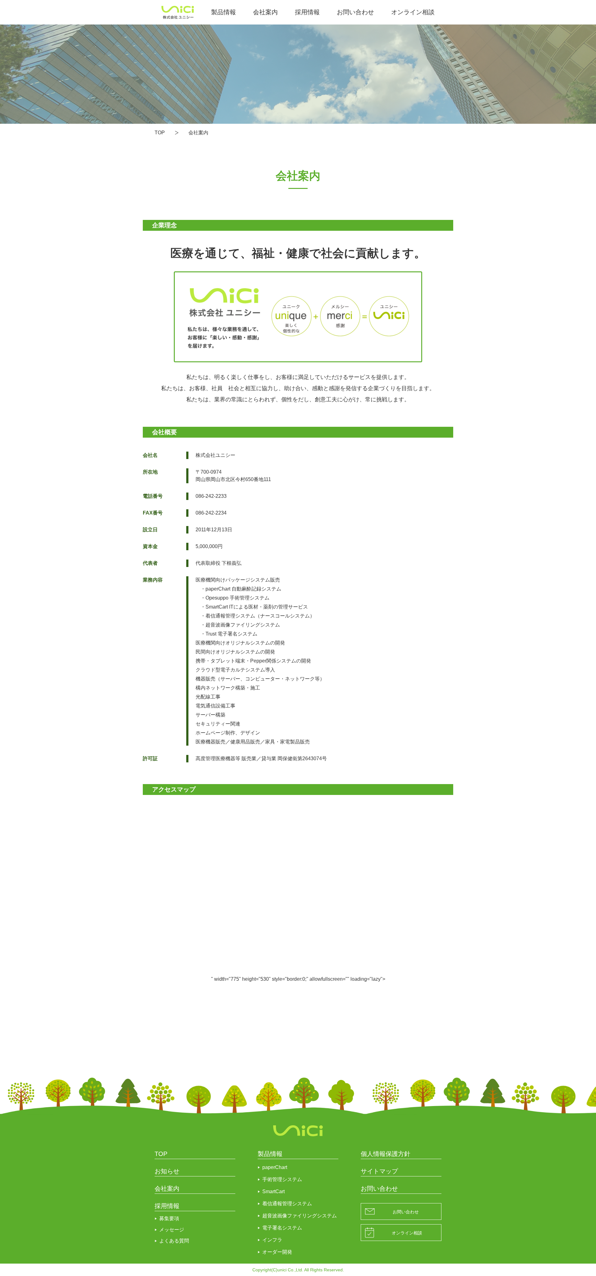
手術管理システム (282, 1179)
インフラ (272, 1240)
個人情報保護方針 (385, 1153)
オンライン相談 (413, 12)
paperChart (274, 1167)
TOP (160, 132)
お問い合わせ (355, 12)
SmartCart (273, 1191)
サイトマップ (379, 1171)
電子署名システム (282, 1227)
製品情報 (223, 12)
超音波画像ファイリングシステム (299, 1215)
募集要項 (169, 1218)
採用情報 (307, 12)
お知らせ (167, 1171)
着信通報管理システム (287, 1203)
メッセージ (171, 1229)
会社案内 (265, 12)
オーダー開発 (277, 1252)
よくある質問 (174, 1240)
